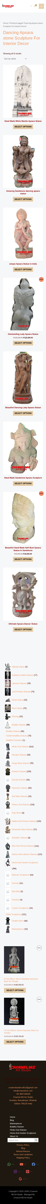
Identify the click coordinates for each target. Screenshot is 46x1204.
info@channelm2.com (23, 1091)
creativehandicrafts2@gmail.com (23, 1087)
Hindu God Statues (18, 1130)
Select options (14, 990)
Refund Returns (23, 1151)
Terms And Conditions (23, 1154)
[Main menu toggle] (41, 6)
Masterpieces (16, 1123)
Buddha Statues (17, 1127)
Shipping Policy (23, 1158)
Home (5, 23)
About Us (14, 1136)
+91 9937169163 (23, 1094)
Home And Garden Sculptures (23, 1133)
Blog (12, 1120)
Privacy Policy (23, 1145)
